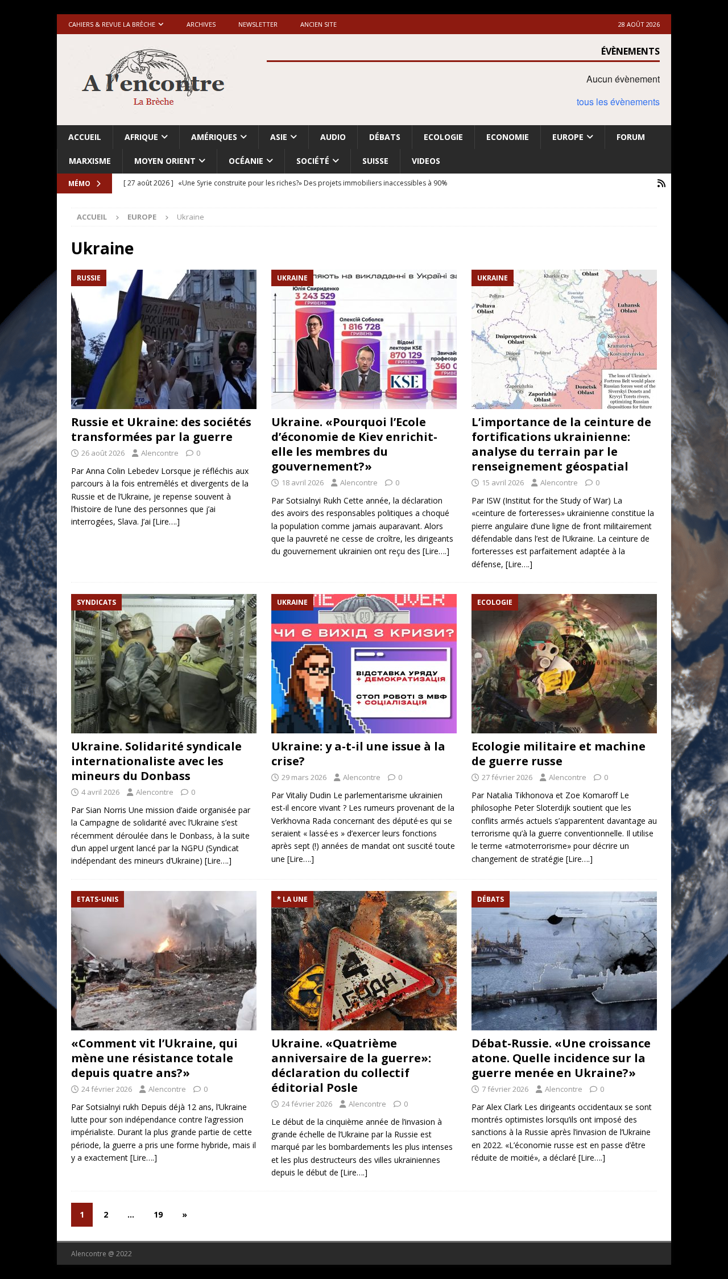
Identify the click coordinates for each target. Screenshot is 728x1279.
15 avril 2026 (503, 482)
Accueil (84, 136)
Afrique (141, 136)
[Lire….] (166, 521)
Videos (426, 160)
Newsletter (258, 24)
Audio (333, 136)
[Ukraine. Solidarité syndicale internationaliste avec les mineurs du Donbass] (164, 663)
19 (158, 1214)
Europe (568, 136)
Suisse (375, 160)
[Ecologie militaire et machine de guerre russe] (564, 663)
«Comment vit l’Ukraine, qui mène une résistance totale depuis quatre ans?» (154, 1057)
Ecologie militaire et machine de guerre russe (558, 753)
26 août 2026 (103, 453)
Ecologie (443, 136)
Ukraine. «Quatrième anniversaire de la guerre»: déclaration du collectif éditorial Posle (351, 1065)
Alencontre (160, 453)
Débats (384, 136)
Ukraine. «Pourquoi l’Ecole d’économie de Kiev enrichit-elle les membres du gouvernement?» (354, 444)
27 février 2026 (507, 777)
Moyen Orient (165, 160)
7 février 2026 (505, 1089)
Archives (201, 24)
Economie (507, 136)
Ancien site (318, 24)
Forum (631, 136)
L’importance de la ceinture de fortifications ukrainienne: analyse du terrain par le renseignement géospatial (561, 444)
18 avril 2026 (303, 482)
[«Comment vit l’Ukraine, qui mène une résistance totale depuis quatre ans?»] (164, 960)
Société (312, 160)
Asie (278, 136)
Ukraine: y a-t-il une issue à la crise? (358, 753)
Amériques (214, 136)
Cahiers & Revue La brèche (111, 24)
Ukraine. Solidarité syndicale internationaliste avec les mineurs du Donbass (156, 760)
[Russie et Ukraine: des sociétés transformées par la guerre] (164, 339)
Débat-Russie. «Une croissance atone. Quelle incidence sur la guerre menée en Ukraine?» (561, 1057)
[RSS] (661, 183)
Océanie (246, 160)
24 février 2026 (106, 1089)
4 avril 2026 (100, 792)
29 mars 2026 (304, 777)
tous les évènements (618, 101)
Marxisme (90, 160)
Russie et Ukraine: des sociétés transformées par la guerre (161, 429)
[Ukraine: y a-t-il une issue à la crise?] (364, 663)
